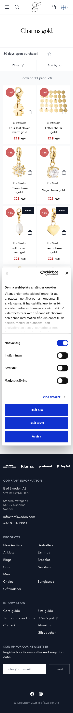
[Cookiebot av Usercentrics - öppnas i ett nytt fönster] (43, 273)
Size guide (45, 611)
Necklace (44, 567)
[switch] (62, 355)
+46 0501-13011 (15, 523)
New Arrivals (12, 545)
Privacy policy (48, 618)
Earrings (44, 552)
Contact (9, 625)
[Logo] (36, 7)
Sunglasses (46, 581)
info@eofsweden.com (19, 517)
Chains (8, 581)
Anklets (8, 552)
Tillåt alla (36, 410)
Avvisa (36, 436)
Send (59, 669)
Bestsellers (45, 545)
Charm (8, 567)
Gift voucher (12, 589)
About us (44, 625)
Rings (7, 560)
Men (6, 574)
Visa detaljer (51, 397)
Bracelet (44, 560)
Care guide (11, 611)
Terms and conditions (19, 618)
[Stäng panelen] (66, 273)
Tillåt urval (36, 423)
